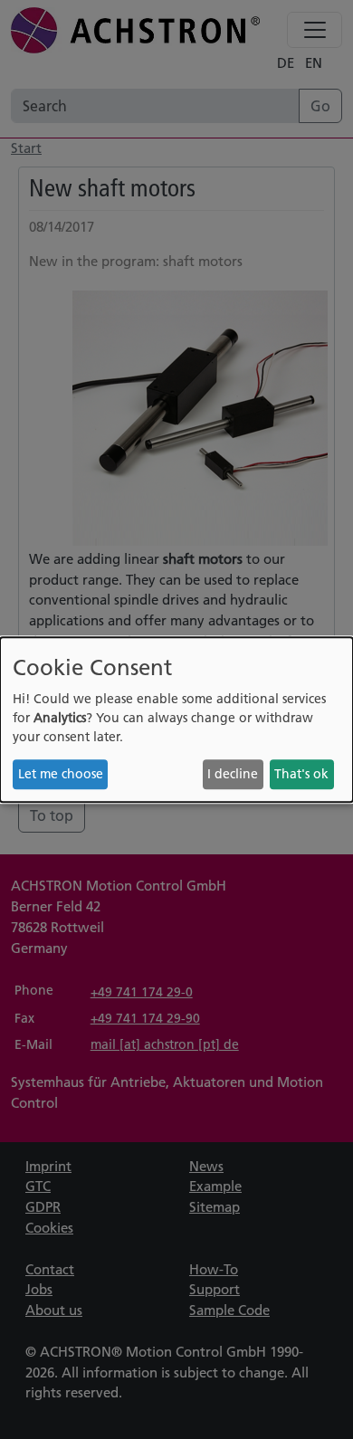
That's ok (301, 774)
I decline (232, 774)
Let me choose (60, 774)
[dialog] (176, 719)
